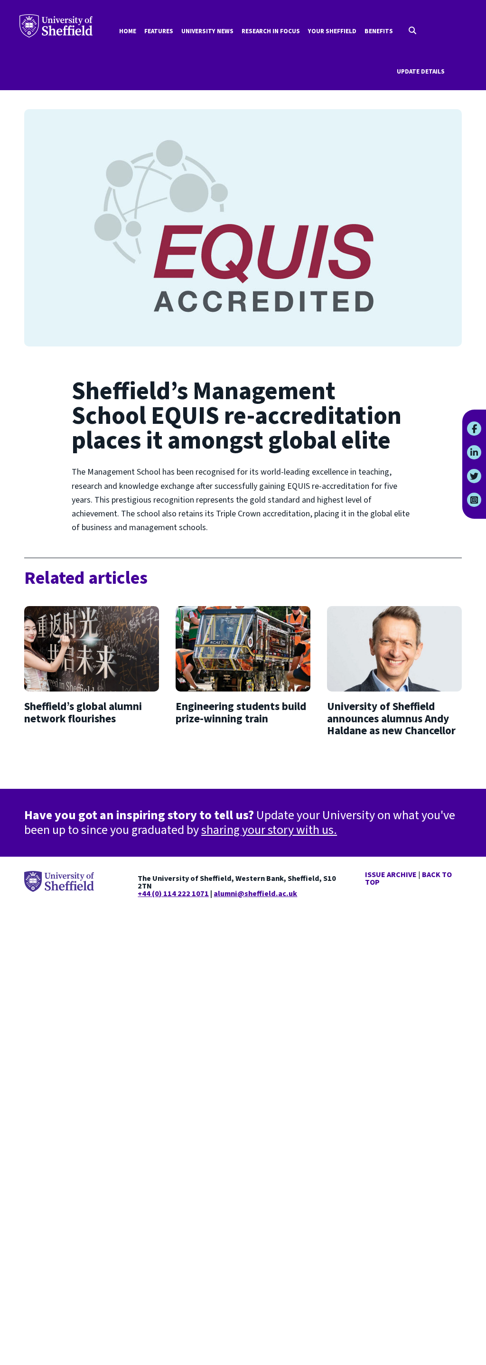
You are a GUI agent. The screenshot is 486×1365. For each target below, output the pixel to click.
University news (207, 31)
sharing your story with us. (269, 830)
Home (127, 31)
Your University (56, 25)
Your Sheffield (332, 31)
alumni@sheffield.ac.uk (255, 893)
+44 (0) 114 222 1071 (173, 893)
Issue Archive (391, 874)
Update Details (421, 71)
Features (158, 31)
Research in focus (271, 31)
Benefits (378, 31)
